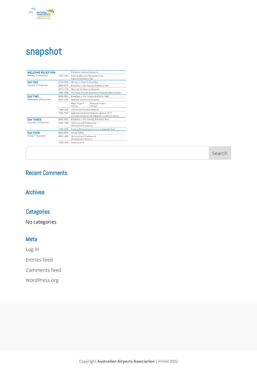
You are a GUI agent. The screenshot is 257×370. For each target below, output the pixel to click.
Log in (32, 249)
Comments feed (43, 270)
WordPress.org (42, 280)
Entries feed (39, 259)
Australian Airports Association (126, 361)
